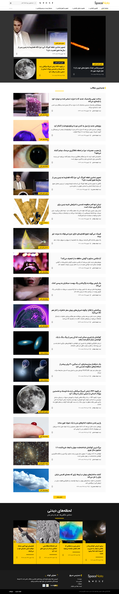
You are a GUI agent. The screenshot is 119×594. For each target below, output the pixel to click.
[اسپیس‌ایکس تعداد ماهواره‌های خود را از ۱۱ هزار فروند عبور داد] (88, 46)
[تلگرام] (43, 3)
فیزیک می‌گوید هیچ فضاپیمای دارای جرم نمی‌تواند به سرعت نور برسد (76, 235)
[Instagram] (46, 3)
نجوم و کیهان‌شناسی (43, 463)
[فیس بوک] (52, 3)
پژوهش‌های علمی (44, 115)
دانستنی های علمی (44, 247)
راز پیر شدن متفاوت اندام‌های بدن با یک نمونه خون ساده (79, 423)
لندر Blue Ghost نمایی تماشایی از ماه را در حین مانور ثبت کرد (48, 548)
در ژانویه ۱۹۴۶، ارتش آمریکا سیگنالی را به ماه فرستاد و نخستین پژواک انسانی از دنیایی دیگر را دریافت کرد (52, 69)
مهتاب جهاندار (95, 219)
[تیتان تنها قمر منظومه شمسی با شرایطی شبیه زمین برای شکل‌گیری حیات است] (31, 212)
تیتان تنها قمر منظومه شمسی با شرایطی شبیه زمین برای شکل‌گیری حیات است (79, 206)
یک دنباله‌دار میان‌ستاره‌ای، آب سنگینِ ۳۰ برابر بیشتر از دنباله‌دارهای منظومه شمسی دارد (80, 365)
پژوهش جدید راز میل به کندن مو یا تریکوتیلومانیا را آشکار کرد (77, 126)
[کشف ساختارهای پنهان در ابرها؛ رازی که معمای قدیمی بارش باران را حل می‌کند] (31, 480)
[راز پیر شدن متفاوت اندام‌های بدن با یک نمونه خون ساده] (31, 427)
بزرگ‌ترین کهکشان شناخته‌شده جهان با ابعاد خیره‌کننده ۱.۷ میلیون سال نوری (78, 449)
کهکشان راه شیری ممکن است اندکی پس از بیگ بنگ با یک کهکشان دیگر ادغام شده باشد (78, 338)
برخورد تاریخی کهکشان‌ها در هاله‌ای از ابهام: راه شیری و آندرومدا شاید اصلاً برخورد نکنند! (95, 550)
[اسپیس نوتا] (102, 3)
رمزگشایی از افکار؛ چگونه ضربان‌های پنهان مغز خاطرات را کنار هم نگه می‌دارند (76, 311)
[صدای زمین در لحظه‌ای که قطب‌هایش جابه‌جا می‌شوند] (71, 531)
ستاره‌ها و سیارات (44, 223)
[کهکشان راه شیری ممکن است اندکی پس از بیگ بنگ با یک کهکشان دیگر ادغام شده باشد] (31, 343)
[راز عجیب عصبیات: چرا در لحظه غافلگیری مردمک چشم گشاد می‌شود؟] (31, 156)
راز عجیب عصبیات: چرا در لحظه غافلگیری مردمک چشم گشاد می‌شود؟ (77, 152)
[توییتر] (49, 3)
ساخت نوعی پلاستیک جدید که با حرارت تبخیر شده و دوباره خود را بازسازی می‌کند (76, 100)
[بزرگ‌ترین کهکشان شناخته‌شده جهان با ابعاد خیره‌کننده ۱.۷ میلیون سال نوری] (31, 453)
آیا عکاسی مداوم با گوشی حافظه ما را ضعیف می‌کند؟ (81, 258)
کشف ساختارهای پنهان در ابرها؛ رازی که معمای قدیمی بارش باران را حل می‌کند (78, 476)
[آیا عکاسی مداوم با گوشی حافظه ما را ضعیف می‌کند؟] (31, 263)
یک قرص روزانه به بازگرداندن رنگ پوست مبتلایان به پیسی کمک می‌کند (76, 284)
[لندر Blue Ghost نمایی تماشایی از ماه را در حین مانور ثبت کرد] (47, 531)
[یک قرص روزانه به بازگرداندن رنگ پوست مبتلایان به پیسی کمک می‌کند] (31, 289)
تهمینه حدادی (95, 111)
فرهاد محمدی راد (94, 189)
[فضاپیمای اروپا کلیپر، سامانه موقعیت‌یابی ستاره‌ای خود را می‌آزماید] (24, 531)
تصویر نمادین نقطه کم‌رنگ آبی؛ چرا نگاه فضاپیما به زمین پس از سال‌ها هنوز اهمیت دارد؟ (76, 179)
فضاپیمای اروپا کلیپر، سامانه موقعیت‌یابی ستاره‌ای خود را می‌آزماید (25, 548)
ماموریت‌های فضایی (98, 64)
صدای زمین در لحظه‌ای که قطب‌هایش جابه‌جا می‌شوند (72, 547)
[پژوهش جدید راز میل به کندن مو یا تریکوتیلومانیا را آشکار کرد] (31, 130)
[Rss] (40, 3)
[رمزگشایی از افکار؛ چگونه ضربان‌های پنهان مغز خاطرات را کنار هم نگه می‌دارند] (31, 316)
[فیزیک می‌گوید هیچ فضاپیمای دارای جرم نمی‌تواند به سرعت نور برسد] (31, 238)
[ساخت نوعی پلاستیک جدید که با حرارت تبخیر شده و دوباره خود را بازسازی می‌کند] (31, 104)
